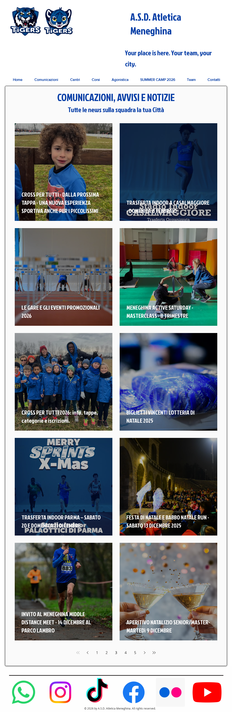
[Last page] (154, 653)
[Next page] (144, 653)
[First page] (78, 653)
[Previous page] (87, 653)
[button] (75, 80)
